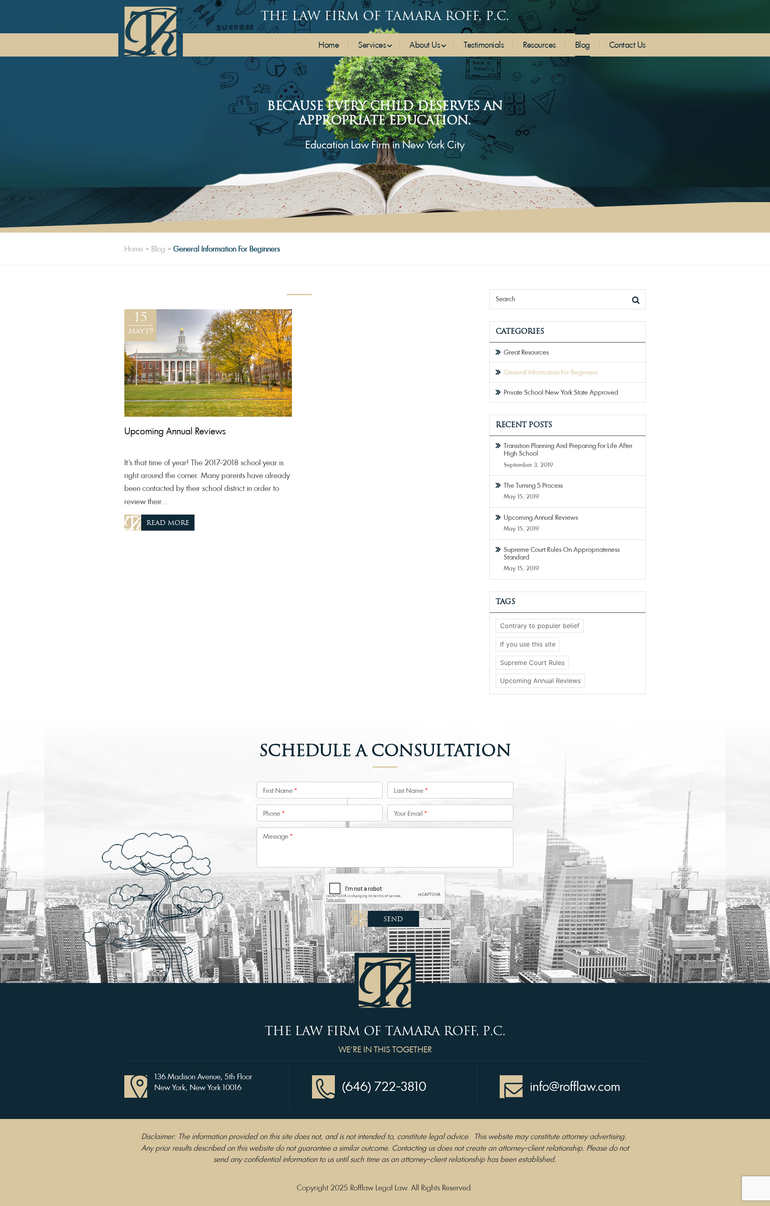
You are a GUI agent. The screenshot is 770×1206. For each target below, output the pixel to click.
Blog (582, 45)
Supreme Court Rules (532, 663)
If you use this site (527, 644)
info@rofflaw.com (575, 1087)
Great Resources (526, 352)
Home (328, 45)
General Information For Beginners (551, 372)
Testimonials (484, 45)
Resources (539, 45)
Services (372, 45)
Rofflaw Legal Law (378, 1187)
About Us (424, 45)
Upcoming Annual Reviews (541, 517)
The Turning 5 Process (533, 485)
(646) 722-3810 (384, 1087)
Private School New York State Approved (561, 392)
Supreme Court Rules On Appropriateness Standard (562, 553)
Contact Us (627, 45)
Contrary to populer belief (540, 626)
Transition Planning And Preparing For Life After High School (568, 449)
